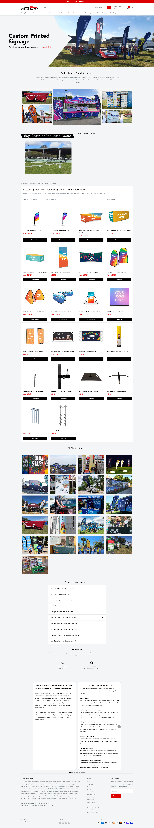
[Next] (119, 726)
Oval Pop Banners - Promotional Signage (61, 311)
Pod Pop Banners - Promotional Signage (117, 272)
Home (22, 183)
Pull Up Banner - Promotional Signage (60, 272)
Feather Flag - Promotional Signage (32, 230)
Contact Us (96, 13)
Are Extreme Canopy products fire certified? (64, 629)
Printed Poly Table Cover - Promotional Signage (119, 230)
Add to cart (63, 279)
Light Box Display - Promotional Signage (33, 351)
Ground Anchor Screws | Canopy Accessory (61, 430)
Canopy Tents (24, 13)
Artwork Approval (91, 794)
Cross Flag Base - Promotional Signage (116, 391)
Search (88, 781)
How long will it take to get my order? (62, 588)
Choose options (35, 240)
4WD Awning (87, 13)
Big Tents (42, 13)
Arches (68, 13)
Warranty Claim (91, 810)
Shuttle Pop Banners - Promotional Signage (34, 311)
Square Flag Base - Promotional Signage (89, 391)
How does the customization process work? (64, 617)
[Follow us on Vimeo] (69, 823)
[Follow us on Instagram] (63, 823)
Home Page (90, 784)
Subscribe (116, 796)
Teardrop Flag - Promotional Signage (60, 230)
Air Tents (61, 13)
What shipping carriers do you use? (61, 600)
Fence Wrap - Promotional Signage (87, 351)
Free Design (113, 13)
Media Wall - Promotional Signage (115, 311)
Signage (35, 13)
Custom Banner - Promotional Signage (88, 272)
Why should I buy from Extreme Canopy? (63, 641)
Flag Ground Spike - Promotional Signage (33, 391)
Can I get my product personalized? (62, 612)
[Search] (109, 7)
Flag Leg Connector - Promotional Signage (61, 391)
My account (117, 8)
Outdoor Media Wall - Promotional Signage (89, 311)
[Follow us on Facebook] (60, 823)
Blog (88, 787)
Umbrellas (52, 13)
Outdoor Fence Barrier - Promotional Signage (62, 351)
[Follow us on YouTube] (66, 823)
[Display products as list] (130, 199)
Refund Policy (90, 799)
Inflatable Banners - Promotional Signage (117, 351)
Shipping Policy (91, 802)
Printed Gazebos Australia (93, 812)
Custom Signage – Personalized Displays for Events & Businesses (40, 183)
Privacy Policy (90, 797)
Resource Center (91, 792)
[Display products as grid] (127, 199)
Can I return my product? (58, 606)
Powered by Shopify (25, 822)
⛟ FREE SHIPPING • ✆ (77, 1)
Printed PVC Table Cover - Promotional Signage (35, 272)
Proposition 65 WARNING (93, 807)
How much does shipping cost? (60, 594)
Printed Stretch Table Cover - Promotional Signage (89, 231)
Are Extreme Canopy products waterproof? (64, 623)
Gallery (104, 13)
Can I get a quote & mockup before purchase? (65, 635)
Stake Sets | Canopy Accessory (30, 430)
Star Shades (76, 13)
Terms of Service (91, 805)
